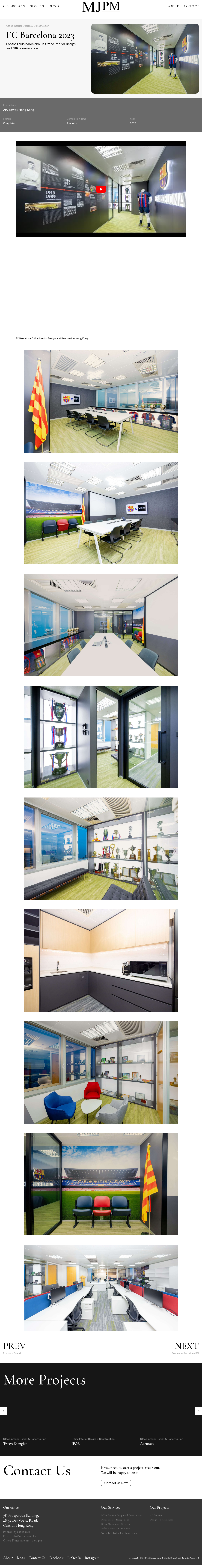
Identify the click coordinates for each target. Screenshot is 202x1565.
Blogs (21, 1558)
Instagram (92, 1558)
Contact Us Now (116, 1483)
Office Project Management (115, 1519)
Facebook (56, 1558)
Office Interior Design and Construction (121, 1515)
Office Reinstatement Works (115, 1528)
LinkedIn (74, 1558)
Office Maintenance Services (115, 1524)
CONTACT (191, 6)
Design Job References (161, 1519)
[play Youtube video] (101, 189)
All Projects (156, 1515)
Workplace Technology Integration (119, 1533)
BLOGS (54, 6)
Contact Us (37, 1558)
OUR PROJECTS (14, 6)
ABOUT (173, 6)
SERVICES (37, 6)
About (8, 1558)
